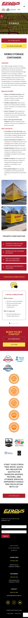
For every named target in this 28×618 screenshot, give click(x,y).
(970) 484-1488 (14, 560)
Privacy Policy (10, 613)
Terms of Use (18, 613)
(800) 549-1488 (14, 592)
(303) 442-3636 (14, 577)
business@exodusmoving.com (14, 595)
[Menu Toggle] (24, 6)
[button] (2, 16)
